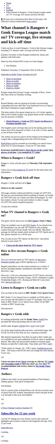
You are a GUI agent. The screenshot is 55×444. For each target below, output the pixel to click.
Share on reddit (12, 86)
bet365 (42, 319)
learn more (31, 21)
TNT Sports (33, 221)
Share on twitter (12, 81)
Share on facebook (13, 79)
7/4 (42, 326)
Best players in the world (37, 150)
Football (9, 10)
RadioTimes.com (8, 143)
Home (8, 3)
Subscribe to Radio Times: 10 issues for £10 (18, 74)
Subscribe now (7, 428)
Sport (8, 8)
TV (7, 5)
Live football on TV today (29, 152)
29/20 (22, 326)
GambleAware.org (44, 348)
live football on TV (21, 170)
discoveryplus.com (13, 282)
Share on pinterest (13, 83)
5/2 (32, 326)
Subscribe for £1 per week (18, 413)
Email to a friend (13, 88)
